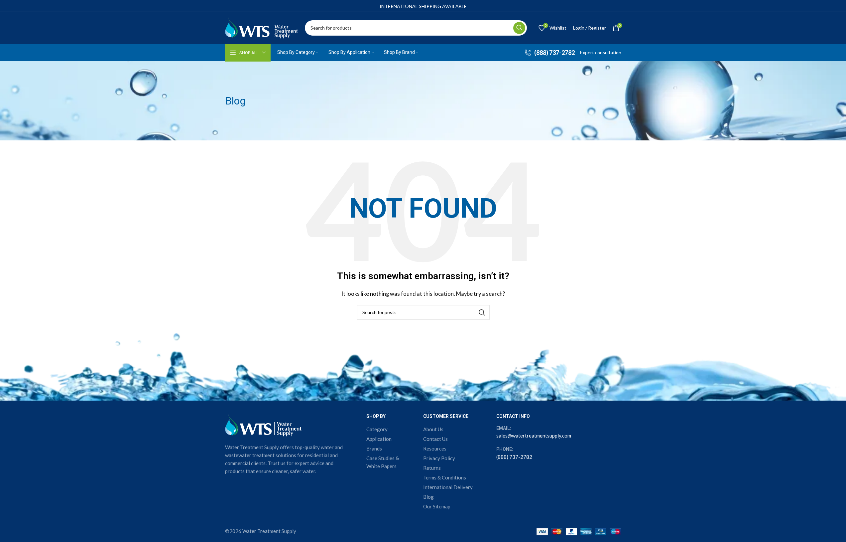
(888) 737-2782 (514, 457)
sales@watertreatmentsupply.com (533, 436)
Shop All (249, 52)
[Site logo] (261, 27)
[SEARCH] (519, 28)
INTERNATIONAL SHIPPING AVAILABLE (423, 6)
